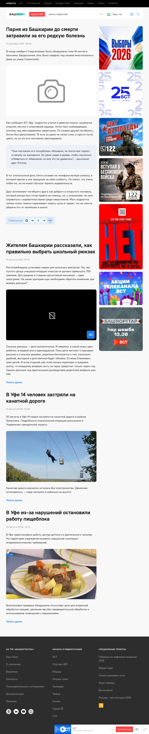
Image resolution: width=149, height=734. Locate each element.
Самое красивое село (112, 675)
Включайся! (106, 690)
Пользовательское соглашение (25, 686)
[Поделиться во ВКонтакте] (32, 220)
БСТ (21, 3)
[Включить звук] (91, 335)
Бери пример (107, 682)
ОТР (55, 716)
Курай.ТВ (112, 3)
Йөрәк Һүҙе (106, 668)
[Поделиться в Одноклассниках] (38, 220)
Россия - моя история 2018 (115, 697)
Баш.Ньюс (12, 656)
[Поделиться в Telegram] (44, 220)
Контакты (12, 679)
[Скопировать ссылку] (50, 220)
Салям (101, 3)
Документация (15, 694)
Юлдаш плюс (62, 3)
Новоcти (11, 3)
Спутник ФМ (33, 3)
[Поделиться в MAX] (26, 220)
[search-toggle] (138, 14)
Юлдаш (48, 3)
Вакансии (12, 671)
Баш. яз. (118, 14)
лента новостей (58, 14)
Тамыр (90, 3)
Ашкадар (79, 3)
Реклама (11, 701)
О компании (13, 664)
